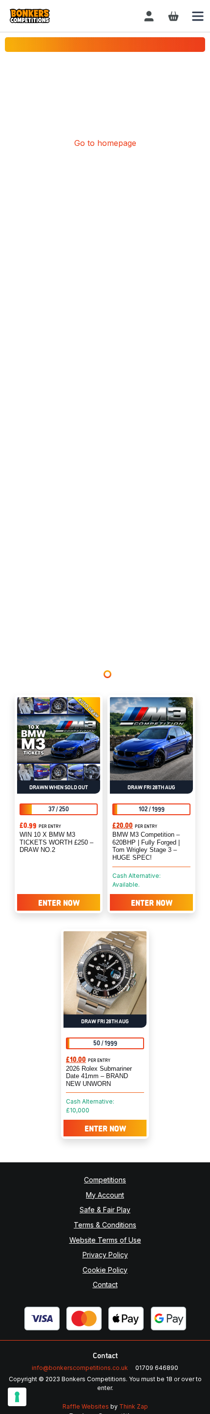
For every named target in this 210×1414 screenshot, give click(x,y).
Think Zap (133, 1406)
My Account (105, 1195)
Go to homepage (105, 143)
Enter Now (59, 902)
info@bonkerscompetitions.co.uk (80, 1367)
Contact (105, 1284)
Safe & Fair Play (105, 1209)
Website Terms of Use (105, 1240)
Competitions (105, 1180)
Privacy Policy (105, 1254)
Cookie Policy (105, 1270)
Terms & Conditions (105, 1225)
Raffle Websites (86, 1406)
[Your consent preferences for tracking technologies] (17, 1397)
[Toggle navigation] (198, 16)
